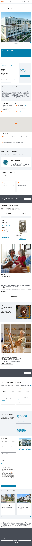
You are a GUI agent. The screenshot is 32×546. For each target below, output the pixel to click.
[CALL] (28, 1)
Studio (6, 216)
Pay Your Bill (26, 81)
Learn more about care (12, 80)
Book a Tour (5, 237)
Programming (5, 108)
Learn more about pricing (6, 225)
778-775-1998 (22, 69)
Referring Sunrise (4, 530)
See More (3, 400)
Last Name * (12, 446)
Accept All (16, 542)
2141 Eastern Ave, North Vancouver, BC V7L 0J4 (9, 66)
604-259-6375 (22, 71)
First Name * (4, 446)
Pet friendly (19, 111)
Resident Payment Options (21, 532)
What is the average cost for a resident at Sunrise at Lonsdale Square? (22, 416)
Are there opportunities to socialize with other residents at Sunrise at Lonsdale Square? (22, 430)
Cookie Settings (16, 540)
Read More (19, 190)
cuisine (25, 105)
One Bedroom (16, 216)
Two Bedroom (26, 216)
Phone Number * (5, 453)
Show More (15, 113)
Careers (2, 532)
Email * (3, 450)
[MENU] (30, 1)
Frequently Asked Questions (21, 530)
